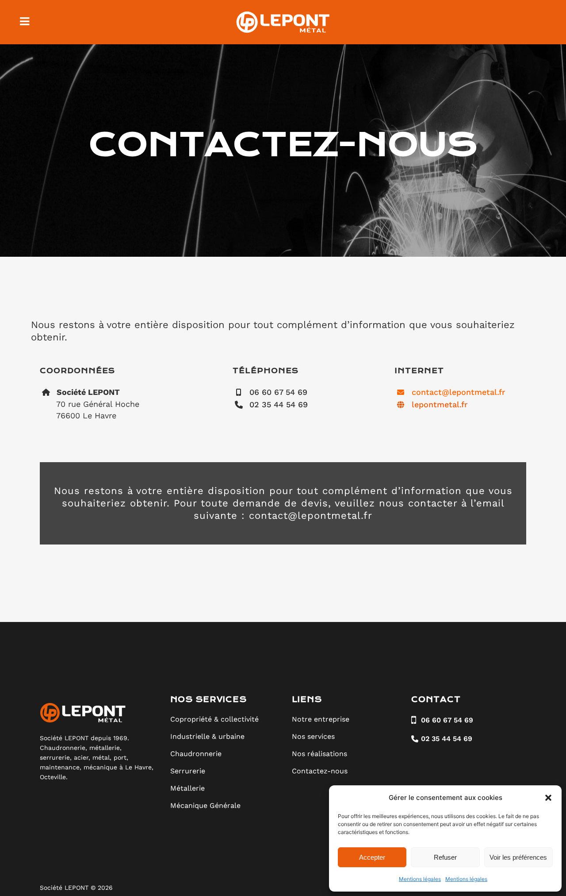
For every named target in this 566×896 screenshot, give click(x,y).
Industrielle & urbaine (207, 736)
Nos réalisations (319, 753)
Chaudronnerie (196, 753)
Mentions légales (420, 879)
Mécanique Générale (205, 805)
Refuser (445, 857)
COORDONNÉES (77, 371)
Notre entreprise (320, 719)
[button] (548, 797)
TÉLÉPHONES (265, 371)
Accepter (372, 857)
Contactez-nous (320, 771)
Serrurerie (187, 771)
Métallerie (187, 788)
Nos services (313, 736)
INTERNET (419, 371)
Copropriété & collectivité (214, 719)
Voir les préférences (518, 857)
